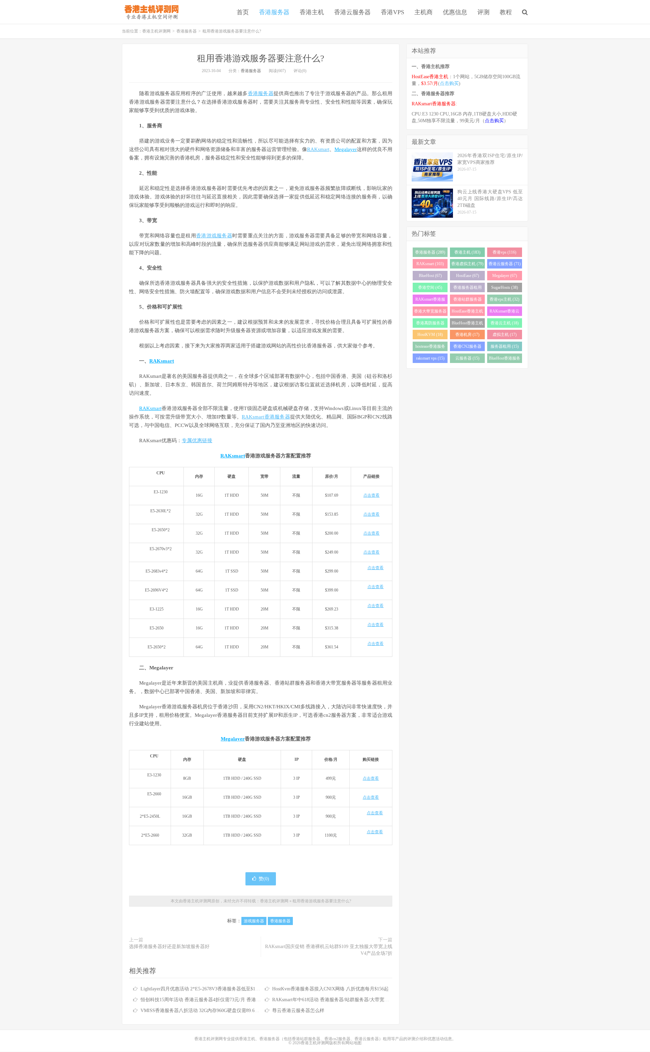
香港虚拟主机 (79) (467, 263)
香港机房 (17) (467, 334)
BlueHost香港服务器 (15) (504, 359)
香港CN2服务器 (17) (467, 347)
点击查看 (371, 495)
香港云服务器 (352, 12)
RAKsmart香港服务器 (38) (430, 300)
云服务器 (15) (467, 358)
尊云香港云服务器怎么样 (298, 1010)
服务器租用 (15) (505, 346)
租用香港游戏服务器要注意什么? (260, 58)
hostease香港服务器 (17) (430, 347)
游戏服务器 (254, 921)
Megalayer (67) (504, 275)
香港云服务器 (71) (505, 263)
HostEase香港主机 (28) (467, 312)
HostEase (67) (467, 275)
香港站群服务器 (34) (467, 300)
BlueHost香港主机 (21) (467, 324)
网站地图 (353, 1042)
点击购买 (449, 83)
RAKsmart (318, 149)
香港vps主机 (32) (504, 299)
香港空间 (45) (430, 287)
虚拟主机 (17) (505, 334)
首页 (243, 12)
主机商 (423, 12)
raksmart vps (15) (430, 358)
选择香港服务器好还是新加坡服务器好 (169, 946)
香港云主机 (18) (505, 323)
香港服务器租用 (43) (467, 288)
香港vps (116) (504, 252)
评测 (483, 12)
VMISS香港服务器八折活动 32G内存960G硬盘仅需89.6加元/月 (205, 1010)
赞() (264, 878)
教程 (506, 12)
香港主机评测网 (150, 11)
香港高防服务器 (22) (430, 324)
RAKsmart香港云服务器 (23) (504, 312)
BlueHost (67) (430, 275)
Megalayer (345, 149)
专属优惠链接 (197, 440)
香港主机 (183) (467, 252)
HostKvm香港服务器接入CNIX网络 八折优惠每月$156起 (330, 988)
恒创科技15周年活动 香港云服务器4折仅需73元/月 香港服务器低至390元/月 (219, 999)
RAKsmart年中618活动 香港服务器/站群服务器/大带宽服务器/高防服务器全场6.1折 (358, 999)
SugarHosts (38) (504, 287)
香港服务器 (274, 12)
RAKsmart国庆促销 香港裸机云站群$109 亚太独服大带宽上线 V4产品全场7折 (328, 950)
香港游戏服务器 (214, 235)
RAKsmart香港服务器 (266, 417)
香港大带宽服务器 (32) (430, 312)
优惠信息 (455, 12)
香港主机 (312, 12)
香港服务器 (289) (430, 252)
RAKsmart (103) (430, 263)
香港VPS (392, 12)
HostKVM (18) (430, 334)
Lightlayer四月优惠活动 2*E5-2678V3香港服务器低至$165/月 (203, 988)
